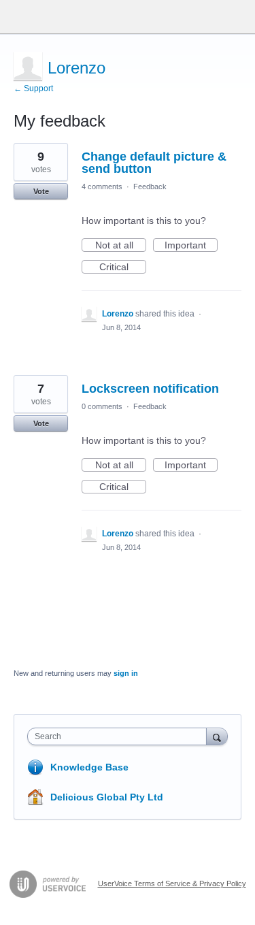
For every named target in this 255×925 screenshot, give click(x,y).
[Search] (217, 736)
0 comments (102, 406)
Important (191, 246)
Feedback (150, 186)
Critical (122, 267)
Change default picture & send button (154, 163)
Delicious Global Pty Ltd (106, 797)
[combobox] (120, 736)
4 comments (102, 186)
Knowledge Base (89, 767)
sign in (126, 673)
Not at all (120, 246)
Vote (41, 191)
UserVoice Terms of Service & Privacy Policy (172, 883)
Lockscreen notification (150, 388)
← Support (33, 88)
